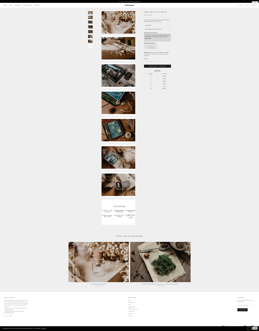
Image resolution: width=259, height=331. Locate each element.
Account (241, 5)
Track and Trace (131, 311)
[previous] (4, 262)
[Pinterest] (11, 315)
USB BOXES (18, 5)
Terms (129, 304)
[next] (254, 262)
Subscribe (242, 309)
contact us (130, 313)
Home (5, 5)
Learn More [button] (43, 328)
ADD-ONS (37, 5)
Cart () (253, 5)
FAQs (129, 300)
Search (247, 5)
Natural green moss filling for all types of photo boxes (160, 284)
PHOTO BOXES (27, 5)
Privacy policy (131, 302)
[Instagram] (7, 315)
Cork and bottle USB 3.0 (98, 284)
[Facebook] (4, 315)
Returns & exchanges (132, 309)
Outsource (130, 315)
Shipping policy (131, 307)
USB (11, 5)
